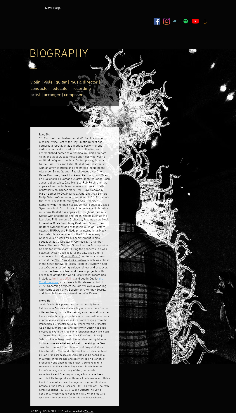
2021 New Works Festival (70, 260)
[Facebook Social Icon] (157, 21)
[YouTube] (195, 21)
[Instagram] (166, 21)
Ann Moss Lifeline (62, 279)
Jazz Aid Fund (91, 253)
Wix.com (88, 411)
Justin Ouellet (88, 142)
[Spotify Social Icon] (185, 21)
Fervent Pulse (70, 256)
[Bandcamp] (176, 21)
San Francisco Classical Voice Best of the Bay (71, 140)
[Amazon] (205, 21)
